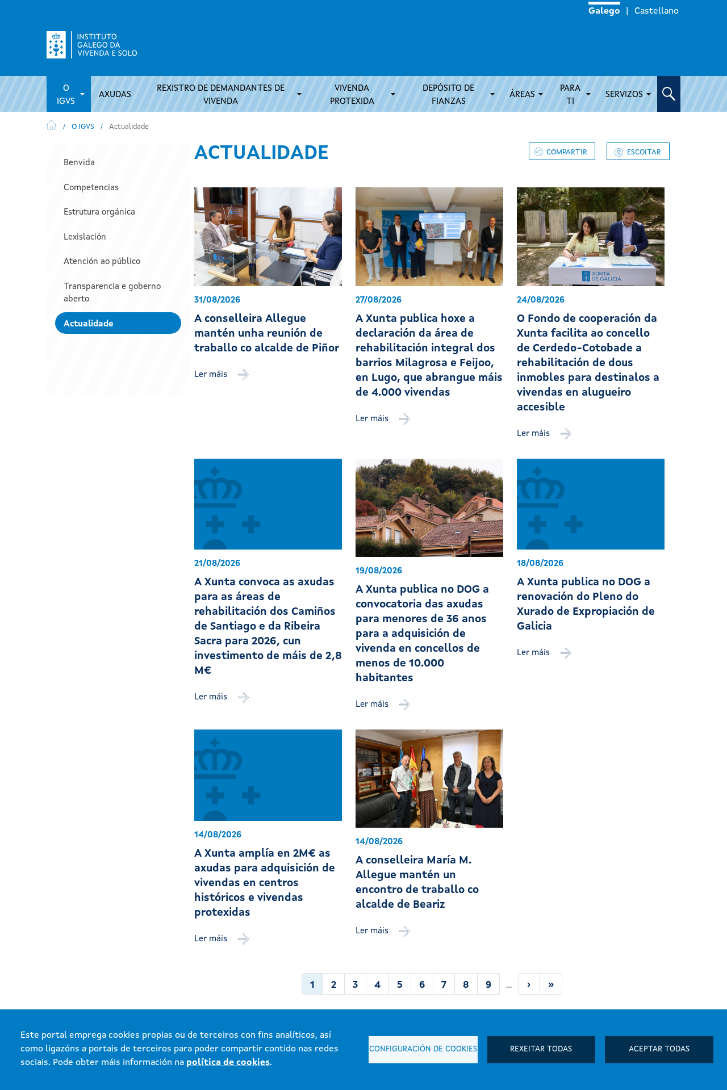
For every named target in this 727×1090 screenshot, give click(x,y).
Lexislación (85, 237)
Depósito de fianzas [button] (448, 95)
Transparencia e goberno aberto (112, 293)
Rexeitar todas (541, 1049)
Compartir (566, 152)
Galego (604, 11)
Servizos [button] (624, 95)
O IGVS (83, 127)
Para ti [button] (570, 95)
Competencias (91, 188)
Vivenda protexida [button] (352, 95)
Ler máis (211, 375)
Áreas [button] (522, 95)
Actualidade (89, 324)
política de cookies (228, 1062)
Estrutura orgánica (99, 212)
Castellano (656, 11)
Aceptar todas (659, 1049)
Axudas (115, 95)
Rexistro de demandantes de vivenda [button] (221, 95)
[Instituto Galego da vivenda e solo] (96, 44)
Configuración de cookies (423, 1049)
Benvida (79, 163)
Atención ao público (102, 262)
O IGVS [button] (66, 95)
